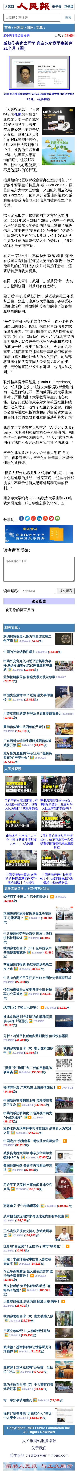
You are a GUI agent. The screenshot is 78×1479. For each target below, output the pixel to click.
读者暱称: (11, 591)
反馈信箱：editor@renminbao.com (39, 1455)
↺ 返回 (10, 6)
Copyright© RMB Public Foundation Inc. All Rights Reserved (39, 1430)
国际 (30, 27)
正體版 (68, 6)
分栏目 (19, 27)
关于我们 (39, 1448)
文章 (39, 27)
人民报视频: (13, 769)
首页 (7, 27)
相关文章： (12, 627)
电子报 (56, 6)
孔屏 (17, 114)
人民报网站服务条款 (39, 1441)
